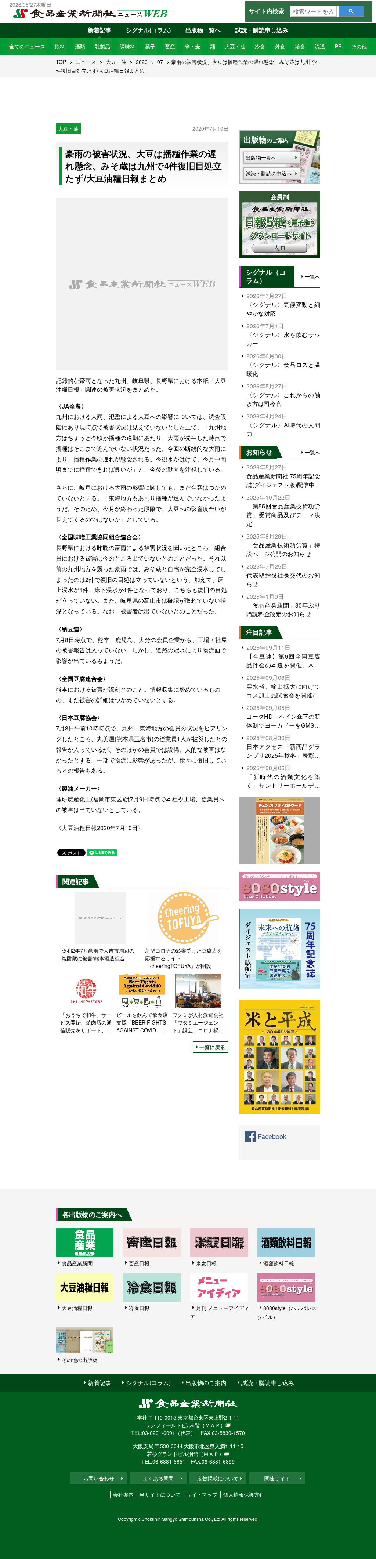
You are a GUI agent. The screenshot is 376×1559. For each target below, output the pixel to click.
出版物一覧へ (203, 30)
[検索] (351, 11)
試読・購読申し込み (261, 30)
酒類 (80, 46)
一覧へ (312, 276)
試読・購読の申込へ (269, 173)
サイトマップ (202, 1494)
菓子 (150, 46)
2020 (142, 61)
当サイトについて (160, 1494)
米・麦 (192, 46)
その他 (359, 46)
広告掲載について (217, 1478)
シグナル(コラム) (148, 30)
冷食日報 (139, 1308)
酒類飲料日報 (278, 1263)
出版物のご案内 (206, 1382)
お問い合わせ (98, 1478)
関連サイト (277, 1478)
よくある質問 (158, 1478)
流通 (320, 46)
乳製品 (102, 46)
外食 (280, 46)
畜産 (170, 46)
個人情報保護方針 (243, 1494)
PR (338, 46)
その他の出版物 (80, 1359)
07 (160, 61)
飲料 (60, 46)
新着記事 (99, 30)
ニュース (86, 61)
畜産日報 (139, 1263)
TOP (61, 61)
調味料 (127, 46)
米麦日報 (206, 1263)
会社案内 (123, 1494)
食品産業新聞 (77, 1263)
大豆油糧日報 (77, 1308)
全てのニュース (27, 46)
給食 (300, 46)
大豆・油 (235, 46)
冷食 (260, 46)
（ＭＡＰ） (212, 1425)
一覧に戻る (212, 1047)
